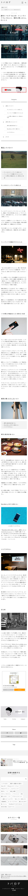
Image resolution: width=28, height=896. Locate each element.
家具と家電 (12, 791)
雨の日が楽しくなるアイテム (8, 806)
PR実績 (12, 888)
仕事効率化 (3, 801)
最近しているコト (8, 106)
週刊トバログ (4, 7)
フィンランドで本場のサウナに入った (15, 112)
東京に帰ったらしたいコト (10, 122)
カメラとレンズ (15, 788)
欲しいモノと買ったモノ (21, 799)
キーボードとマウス (12, 801)
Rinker (9, 687)
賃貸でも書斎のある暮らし (16, 783)
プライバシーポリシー (20, 888)
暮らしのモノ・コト (5, 796)
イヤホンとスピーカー (17, 796)
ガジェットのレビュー (6, 793)
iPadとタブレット (5, 788)
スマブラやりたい (11, 132)
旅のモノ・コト (4, 791)
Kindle (8, 689)
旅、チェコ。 (4, 804)
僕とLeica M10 (22, 801)
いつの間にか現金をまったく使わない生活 (15, 117)
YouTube (14, 719)
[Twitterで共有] (20, 733)
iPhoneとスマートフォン (13, 786)
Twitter (5, 719)
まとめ (6, 136)
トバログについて (6, 888)
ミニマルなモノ (4, 783)
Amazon (19, 689)
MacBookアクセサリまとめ (15, 804)
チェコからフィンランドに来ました (14, 109)
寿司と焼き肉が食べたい (12, 125)
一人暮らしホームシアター (7, 799)
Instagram (23, 719)
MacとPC (3, 786)
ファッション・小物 (17, 793)
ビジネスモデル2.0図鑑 (8, 685)
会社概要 (14, 890)
